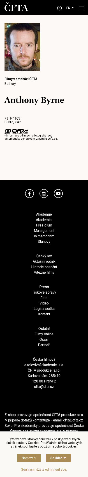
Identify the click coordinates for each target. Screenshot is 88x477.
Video (44, 303)
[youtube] (58, 193)
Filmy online (44, 334)
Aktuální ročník (44, 261)
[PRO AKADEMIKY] (59, 8)
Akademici (44, 220)
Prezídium (44, 225)
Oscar (44, 339)
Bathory (10, 83)
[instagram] (44, 193)
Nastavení (29, 458)
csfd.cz (52, 138)
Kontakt (44, 314)
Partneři (44, 345)
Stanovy (44, 241)
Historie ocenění (44, 267)
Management (44, 231)
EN (68, 8)
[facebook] (29, 193)
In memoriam (44, 236)
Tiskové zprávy (44, 292)
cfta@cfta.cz (44, 387)
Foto (44, 298)
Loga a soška (44, 309)
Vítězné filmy (44, 272)
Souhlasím (58, 458)
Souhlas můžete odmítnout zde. (44, 469)
